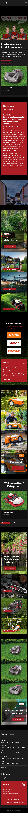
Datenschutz (17, 810)
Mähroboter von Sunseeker (14, 712)
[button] (26, 3)
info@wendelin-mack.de (16, 802)
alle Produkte (6, 62)
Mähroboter (11, 240)
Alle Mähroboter (5, 522)
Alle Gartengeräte (16, 522)
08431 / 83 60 (15, 799)
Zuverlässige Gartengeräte (12, 560)
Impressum (10, 810)
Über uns (8, 106)
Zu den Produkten (10, 246)
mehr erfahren (7, 172)
